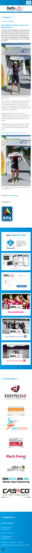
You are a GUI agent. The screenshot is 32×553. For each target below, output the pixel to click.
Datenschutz (12, 542)
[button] (3, 549)
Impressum (4, 542)
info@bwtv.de (7, 536)
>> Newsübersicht (13, 195)
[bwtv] (15, 8)
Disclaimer (20, 542)
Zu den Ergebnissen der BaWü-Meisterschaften (13, 133)
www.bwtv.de (7, 538)
